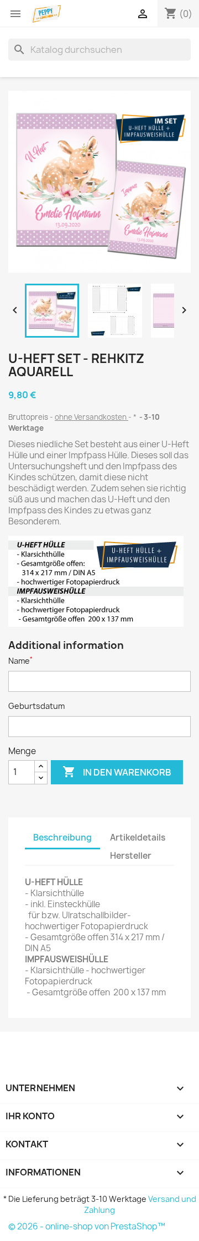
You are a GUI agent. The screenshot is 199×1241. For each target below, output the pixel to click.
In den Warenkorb (116, 771)
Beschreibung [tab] (62, 837)
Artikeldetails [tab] (137, 837)
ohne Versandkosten (91, 417)
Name (20, 660)
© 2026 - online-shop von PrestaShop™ (86, 1226)
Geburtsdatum (36, 706)
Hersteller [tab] (130, 855)
